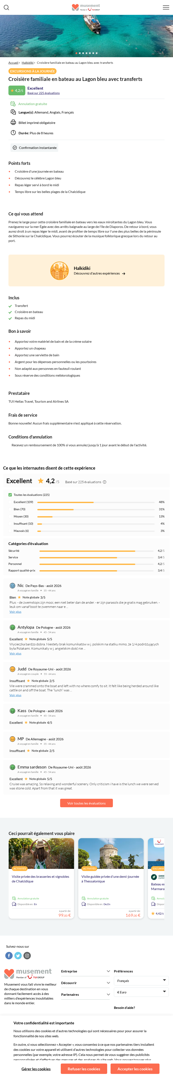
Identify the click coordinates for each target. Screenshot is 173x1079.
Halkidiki (28, 62)
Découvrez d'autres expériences (97, 273)
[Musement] (86, 7)
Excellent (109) (23, 502)
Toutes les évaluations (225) (32, 495)
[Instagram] (26, 955)
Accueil (13, 62)
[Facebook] (8, 955)
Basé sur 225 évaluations (43, 93)
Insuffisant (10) (23, 523)
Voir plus (15, 611)
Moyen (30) (21, 516)
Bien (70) (19, 509)
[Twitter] (17, 955)
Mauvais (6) (21, 531)
